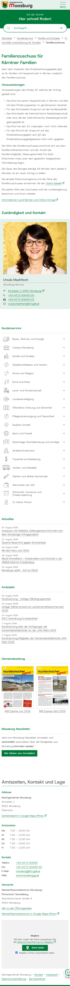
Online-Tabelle (55, 183)
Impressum (52, 974)
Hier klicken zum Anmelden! (19, 753)
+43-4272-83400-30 (21, 295)
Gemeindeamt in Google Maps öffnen (24, 815)
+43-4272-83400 (27, 862)
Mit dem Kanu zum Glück (15, 550)
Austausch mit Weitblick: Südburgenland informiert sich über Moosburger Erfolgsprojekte (32, 532)
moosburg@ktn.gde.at (28, 871)
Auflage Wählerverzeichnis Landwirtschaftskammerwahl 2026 (33, 608)
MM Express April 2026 (52, 711)
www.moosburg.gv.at (27, 875)
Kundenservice (25, 38)
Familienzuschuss (55, 42)
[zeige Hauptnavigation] (63, 5)
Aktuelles (8, 519)
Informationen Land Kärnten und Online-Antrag (30, 200)
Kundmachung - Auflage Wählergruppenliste (26, 598)
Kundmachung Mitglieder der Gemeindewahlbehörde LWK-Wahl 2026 (34, 640)
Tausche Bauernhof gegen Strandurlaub (24, 542)
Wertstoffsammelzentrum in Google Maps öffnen (30, 913)
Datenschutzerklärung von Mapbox (36, 941)
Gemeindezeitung (13, 659)
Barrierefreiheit (37, 978)
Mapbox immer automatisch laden (37, 952)
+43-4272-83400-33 (21, 299)
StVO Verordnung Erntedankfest (20, 618)
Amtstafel (8, 587)
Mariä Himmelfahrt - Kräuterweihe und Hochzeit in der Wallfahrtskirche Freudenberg (32, 560)
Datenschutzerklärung (14, 978)
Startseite (7, 38)
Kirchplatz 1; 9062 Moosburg (26, 291)
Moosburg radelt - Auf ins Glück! (20, 570)
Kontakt (38, 974)
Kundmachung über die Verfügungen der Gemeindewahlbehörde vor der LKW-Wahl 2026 (29, 628)
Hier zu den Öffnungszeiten (17, 908)
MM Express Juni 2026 (18, 711)
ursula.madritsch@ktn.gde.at (23, 303)
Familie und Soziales (49, 38)
